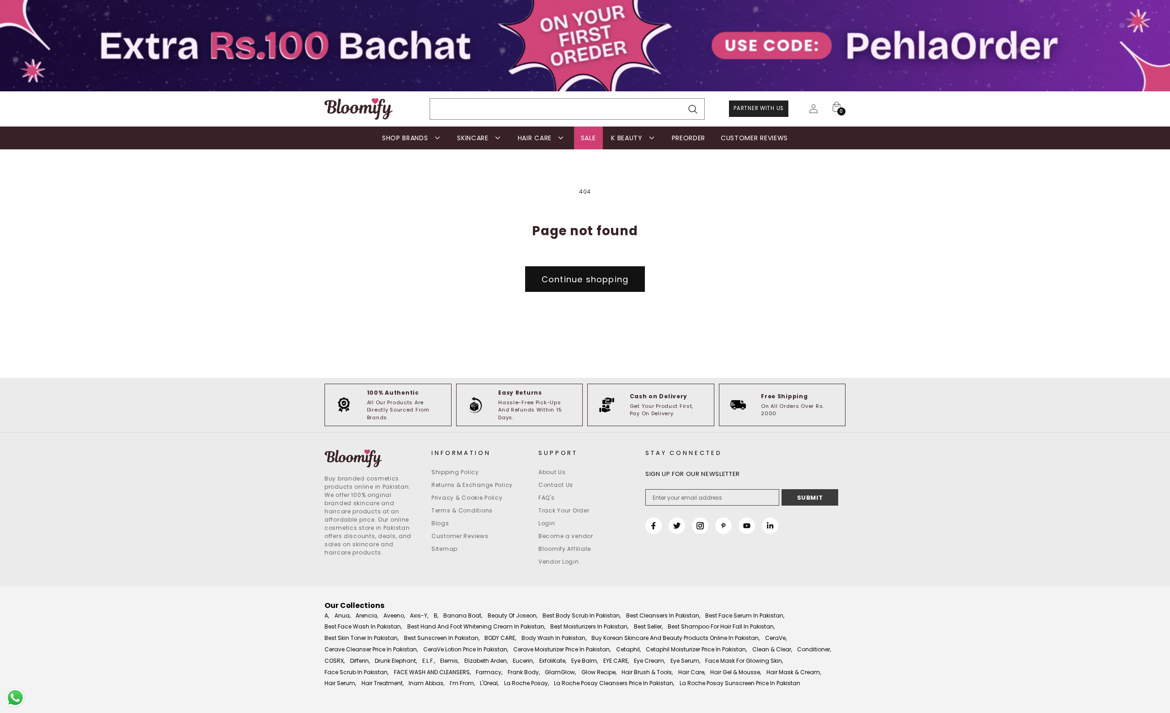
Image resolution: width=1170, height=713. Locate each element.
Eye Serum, (685, 661)
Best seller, (648, 626)
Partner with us (759, 108)
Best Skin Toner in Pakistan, (361, 638)
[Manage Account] (813, 108)
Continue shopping (585, 279)
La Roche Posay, (526, 683)
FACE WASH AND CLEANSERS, (432, 672)
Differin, (360, 661)
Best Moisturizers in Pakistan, (589, 626)
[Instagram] (700, 526)
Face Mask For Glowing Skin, (744, 661)
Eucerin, (523, 661)
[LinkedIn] (770, 526)
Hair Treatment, (383, 683)
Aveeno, (394, 615)
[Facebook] (653, 526)
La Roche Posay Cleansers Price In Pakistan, (614, 683)
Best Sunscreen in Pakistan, (441, 638)
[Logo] (358, 109)
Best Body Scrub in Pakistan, (581, 615)
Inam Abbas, (426, 683)
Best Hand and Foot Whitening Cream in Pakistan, (476, 626)
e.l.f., (428, 661)
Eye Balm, (584, 661)
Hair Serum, (340, 683)
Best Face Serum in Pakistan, (744, 615)
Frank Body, (524, 672)
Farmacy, (489, 672)
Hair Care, (691, 672)
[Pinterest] (723, 526)
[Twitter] (677, 526)
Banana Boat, (462, 615)
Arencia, (367, 615)
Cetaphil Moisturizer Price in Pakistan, (696, 649)
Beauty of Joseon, (512, 615)
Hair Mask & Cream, (793, 672)
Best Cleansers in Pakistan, (663, 615)
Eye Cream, (649, 661)
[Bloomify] (371, 458)
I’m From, (462, 683)
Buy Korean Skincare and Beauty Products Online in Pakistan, (675, 638)
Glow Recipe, (599, 672)
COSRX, (334, 661)
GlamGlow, (560, 672)
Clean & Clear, (772, 649)
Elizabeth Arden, (486, 661)
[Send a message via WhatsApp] (15, 697)
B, (436, 615)
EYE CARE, (616, 661)
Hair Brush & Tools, (647, 672)
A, (326, 615)
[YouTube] (747, 526)
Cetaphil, (628, 649)
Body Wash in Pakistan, (553, 638)
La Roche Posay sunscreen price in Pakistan (740, 683)
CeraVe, (776, 638)
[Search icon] (693, 109)
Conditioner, (814, 649)
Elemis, (449, 661)
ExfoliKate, (552, 661)
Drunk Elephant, (396, 661)
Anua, (343, 615)
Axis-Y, (419, 615)
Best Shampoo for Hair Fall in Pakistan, (721, 626)
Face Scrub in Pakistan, (356, 672)
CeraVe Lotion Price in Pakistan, (465, 649)
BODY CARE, (500, 638)
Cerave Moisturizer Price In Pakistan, (562, 649)
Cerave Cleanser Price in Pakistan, (371, 649)
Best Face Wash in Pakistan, (363, 626)
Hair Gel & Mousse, (735, 672)
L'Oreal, (489, 683)
